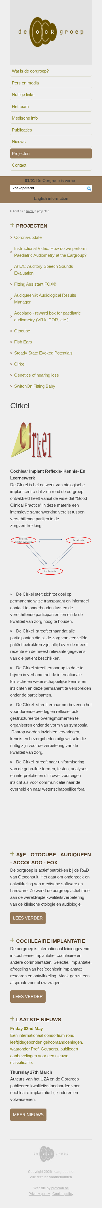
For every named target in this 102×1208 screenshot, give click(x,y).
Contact (19, 165)
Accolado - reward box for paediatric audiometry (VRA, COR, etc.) (47, 316)
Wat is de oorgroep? (30, 71)
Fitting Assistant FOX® (35, 284)
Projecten (20, 153)
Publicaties (22, 130)
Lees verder (28, 918)
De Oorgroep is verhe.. (51, 181)
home (30, 211)
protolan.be (60, 1188)
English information (51, 198)
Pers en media (25, 82)
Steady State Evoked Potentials (43, 353)
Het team (20, 106)
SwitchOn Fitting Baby (34, 386)
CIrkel (19, 364)
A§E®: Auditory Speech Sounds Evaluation (43, 269)
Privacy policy (39, 1194)
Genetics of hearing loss (36, 375)
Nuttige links (23, 94)
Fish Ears (23, 341)
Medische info (25, 118)
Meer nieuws (28, 1114)
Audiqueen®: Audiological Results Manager (45, 298)
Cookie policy (62, 1194)
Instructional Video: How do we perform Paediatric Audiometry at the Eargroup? (50, 252)
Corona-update (28, 237)
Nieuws (19, 141)
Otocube (22, 330)
